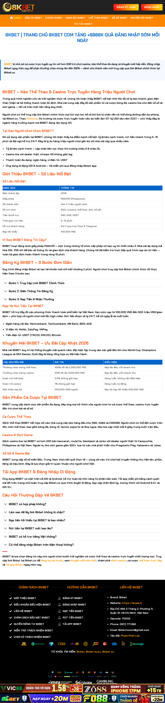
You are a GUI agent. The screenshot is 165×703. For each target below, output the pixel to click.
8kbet (80, 651)
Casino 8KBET (54, 17)
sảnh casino (118, 560)
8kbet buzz (93, 651)
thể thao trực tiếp (150, 560)
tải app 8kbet (14, 564)
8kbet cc (108, 651)
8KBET (18, 17)
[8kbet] (18, 7)
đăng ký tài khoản (52, 560)
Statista (31, 118)
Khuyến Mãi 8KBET (142, 17)
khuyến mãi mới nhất (83, 560)
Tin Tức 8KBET (83, 23)
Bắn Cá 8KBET (33, 17)
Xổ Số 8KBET (120, 17)
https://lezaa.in (132, 603)
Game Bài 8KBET (75, 17)
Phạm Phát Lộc (130, 635)
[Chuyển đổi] (5, 283)
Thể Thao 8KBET (98, 17)
